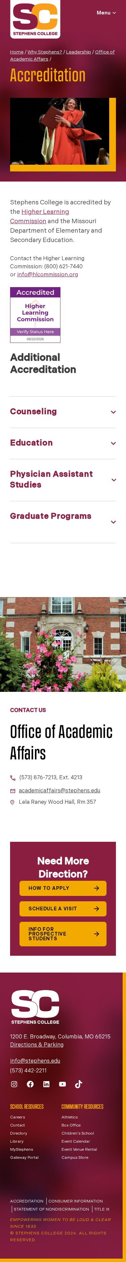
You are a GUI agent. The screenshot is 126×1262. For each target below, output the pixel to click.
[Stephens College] (35, 20)
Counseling (33, 412)
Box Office (71, 1125)
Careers (17, 1117)
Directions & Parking (37, 1045)
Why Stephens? (45, 52)
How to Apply (49, 888)
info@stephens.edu (35, 1061)
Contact (17, 1125)
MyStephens (21, 1150)
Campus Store (74, 1158)
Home (17, 52)
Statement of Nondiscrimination (51, 1210)
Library (17, 1142)
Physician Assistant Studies (51, 480)
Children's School (77, 1134)
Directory (18, 1134)
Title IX (102, 1210)
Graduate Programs (51, 517)
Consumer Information (75, 1201)
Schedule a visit (53, 909)
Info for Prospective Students (48, 934)
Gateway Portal (24, 1158)
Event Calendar (75, 1142)
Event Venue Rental (79, 1150)
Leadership (78, 52)
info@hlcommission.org (47, 275)
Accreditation (26, 1201)
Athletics (69, 1117)
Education (31, 443)
